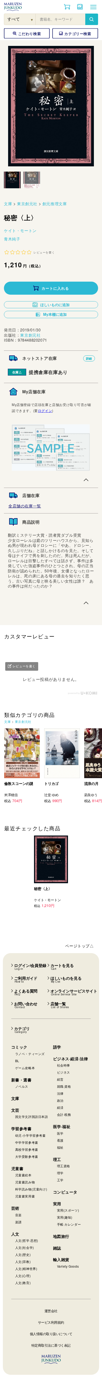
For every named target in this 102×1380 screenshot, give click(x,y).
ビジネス (63, 1072)
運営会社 (51, 1310)
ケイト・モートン (20, 230)
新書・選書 (21, 1080)
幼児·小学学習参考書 (30, 1135)
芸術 (15, 1208)
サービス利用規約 (51, 1322)
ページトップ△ (79, 945)
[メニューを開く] (93, 7)
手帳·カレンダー (69, 1224)
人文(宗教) (23, 1261)
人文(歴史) (23, 1254)
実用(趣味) (65, 1217)
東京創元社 (27, 203)
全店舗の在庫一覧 (24, 506)
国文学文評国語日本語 (31, 1116)
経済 (60, 1107)
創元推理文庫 (54, 203)
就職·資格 (64, 1086)
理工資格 (63, 1166)
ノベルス (21, 1086)
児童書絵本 (23, 1175)
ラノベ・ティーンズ (30, 1053)
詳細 (89, 358)
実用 (57, 1204)
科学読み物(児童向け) (31, 1189)
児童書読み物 (25, 1182)
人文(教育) (23, 1282)
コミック (19, 1047)
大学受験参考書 (26, 1156)
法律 (60, 1093)
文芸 (15, 1110)
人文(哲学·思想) (26, 1240)
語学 (57, 1047)
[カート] (67, 7)
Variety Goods (68, 1266)
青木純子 (12, 238)
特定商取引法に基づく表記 (51, 1345)
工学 (60, 1180)
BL (17, 1060)
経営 (60, 1079)
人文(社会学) (24, 1247)
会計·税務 (64, 1114)
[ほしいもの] (80, 7)
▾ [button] (32, 19)
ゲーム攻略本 (25, 1068)
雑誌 (57, 1248)
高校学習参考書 (26, 1149)
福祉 (60, 1147)
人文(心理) (23, 1275)
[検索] (91, 19)
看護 (60, 1140)
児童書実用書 (25, 1196)
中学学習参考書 (26, 1142)
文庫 (8, 203)
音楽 (18, 1215)
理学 (60, 1173)
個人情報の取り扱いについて (51, 1333)
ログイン (45, 410)
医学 (60, 1133)
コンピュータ (65, 1192)
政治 (60, 1100)
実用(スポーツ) (68, 1210)
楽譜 (18, 1222)
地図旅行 (61, 1236)
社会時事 (63, 1065)
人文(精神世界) (26, 1268)
